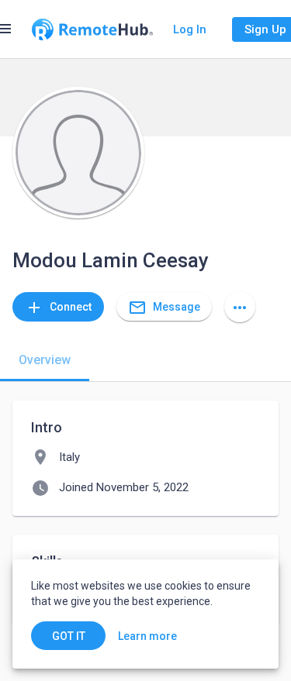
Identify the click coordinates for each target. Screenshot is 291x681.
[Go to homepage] (92, 29)
